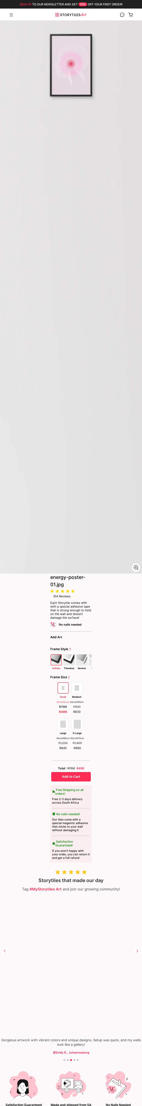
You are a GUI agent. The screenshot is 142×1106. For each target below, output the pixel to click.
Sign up (25, 4)
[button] (4, 951)
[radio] (52, 591)
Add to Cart (71, 776)
